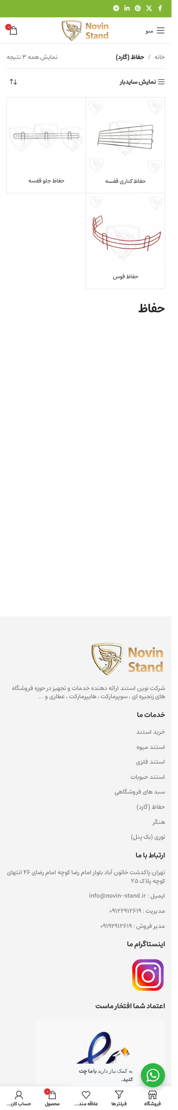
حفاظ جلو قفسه (46, 181)
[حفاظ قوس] (125, 232)
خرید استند (150, 732)
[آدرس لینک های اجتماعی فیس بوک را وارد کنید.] (160, 9)
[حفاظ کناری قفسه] (125, 137)
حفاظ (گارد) (151, 807)
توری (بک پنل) (148, 837)
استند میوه (151, 747)
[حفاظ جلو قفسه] (46, 137)
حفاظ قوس (125, 276)
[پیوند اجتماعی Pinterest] (137, 9)
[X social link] (149, 9)
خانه (159, 57)
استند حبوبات (147, 777)
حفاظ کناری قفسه (125, 181)
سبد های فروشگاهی (139, 792)
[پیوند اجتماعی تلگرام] (116, 9)
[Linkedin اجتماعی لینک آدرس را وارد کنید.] (127, 9)
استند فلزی (150, 762)
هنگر (159, 822)
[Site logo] (85, 30)
